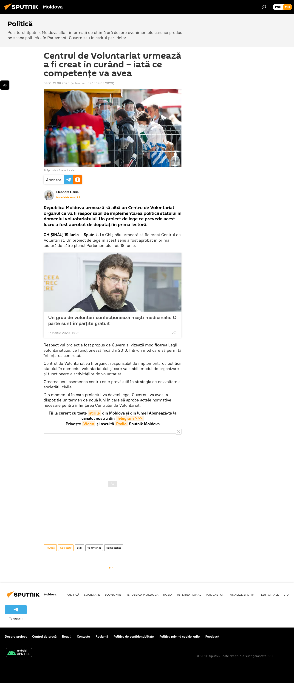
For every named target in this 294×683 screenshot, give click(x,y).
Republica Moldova (142, 594)
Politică (50, 547)
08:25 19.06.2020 (57, 83)
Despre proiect (16, 636)
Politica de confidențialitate (133, 636)
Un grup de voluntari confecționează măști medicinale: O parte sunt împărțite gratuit (112, 320)
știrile (94, 413)
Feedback (212, 636)
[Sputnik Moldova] (22, 11)
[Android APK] (18, 653)
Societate (65, 547)
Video (88, 423)
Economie (113, 594)
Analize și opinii (243, 594)
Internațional (189, 594)
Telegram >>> (130, 418)
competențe (113, 547)
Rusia (167, 594)
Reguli (66, 636)
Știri (79, 547)
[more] (174, 332)
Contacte (83, 636)
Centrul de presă (44, 636)
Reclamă (102, 636)
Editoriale (270, 594)
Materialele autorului (68, 197)
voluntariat (94, 547)
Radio (121, 423)
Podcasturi (215, 594)
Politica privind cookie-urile (179, 636)
